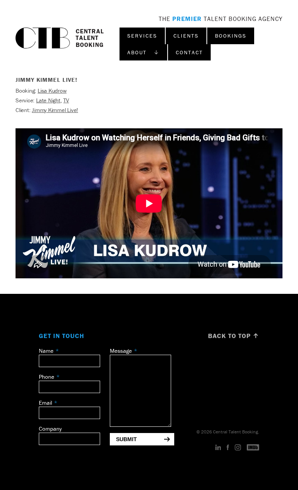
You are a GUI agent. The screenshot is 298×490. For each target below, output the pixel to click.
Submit (126, 439)
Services (142, 35)
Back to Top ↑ (233, 335)
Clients (186, 35)
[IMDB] (253, 447)
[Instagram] (238, 447)
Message (121, 350)
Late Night (48, 100)
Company (50, 428)
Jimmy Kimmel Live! (55, 110)
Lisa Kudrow (52, 90)
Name (46, 350)
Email (45, 402)
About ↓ (143, 52)
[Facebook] (228, 448)
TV (66, 100)
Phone (46, 376)
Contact (189, 52)
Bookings (230, 35)
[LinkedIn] (218, 448)
